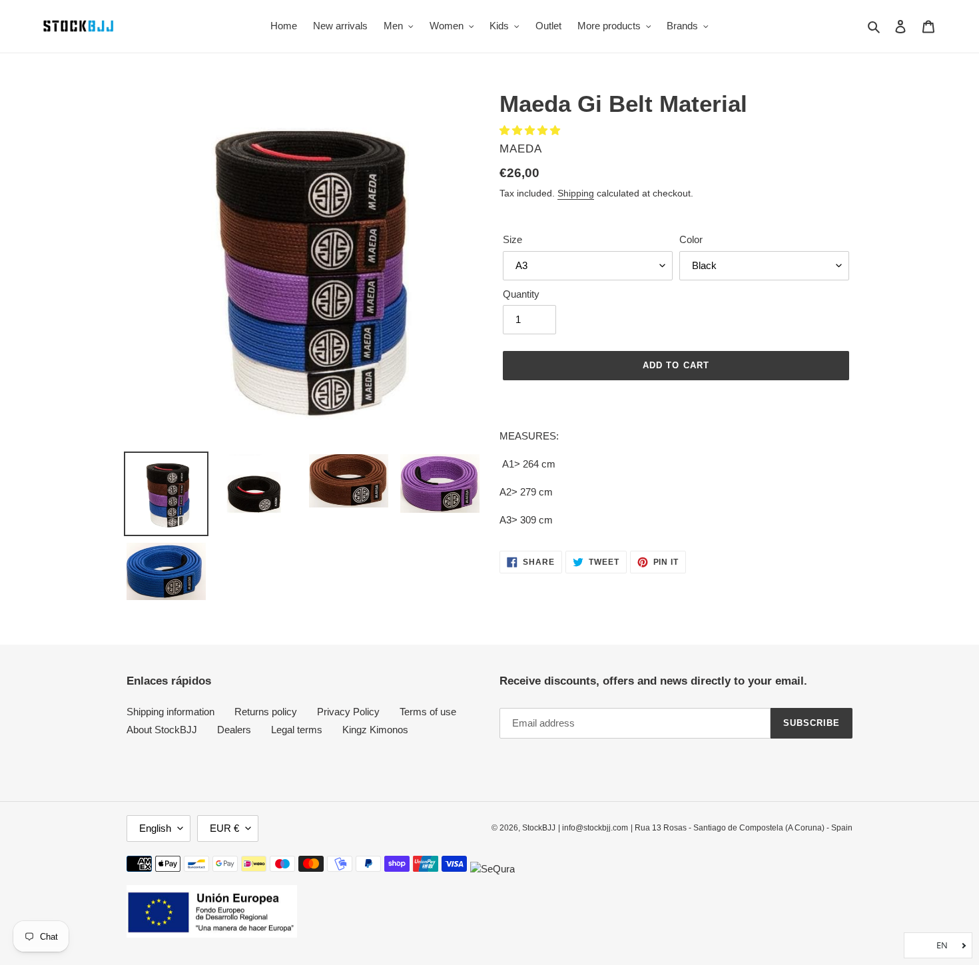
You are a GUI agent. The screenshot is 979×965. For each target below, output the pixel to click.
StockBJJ (538, 827)
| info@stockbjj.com (593, 827)
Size (512, 239)
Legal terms (296, 729)
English (155, 828)
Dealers (234, 729)
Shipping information (170, 711)
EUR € (224, 828)
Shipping (575, 193)
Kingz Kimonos (375, 729)
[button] (531, 130)
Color (691, 239)
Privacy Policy (348, 711)
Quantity (521, 294)
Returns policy (265, 711)
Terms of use (428, 711)
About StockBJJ (162, 729)
